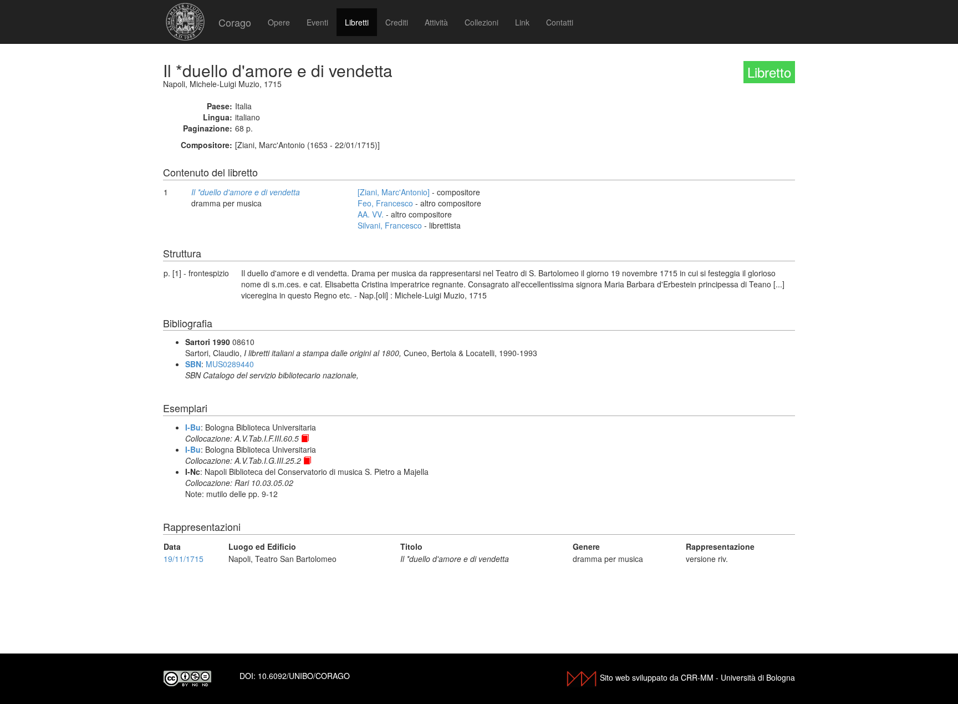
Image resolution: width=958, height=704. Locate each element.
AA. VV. (371, 214)
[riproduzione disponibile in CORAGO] (305, 438)
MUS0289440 (230, 363)
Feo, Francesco (385, 203)
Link (522, 22)
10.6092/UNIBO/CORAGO (304, 675)
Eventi (317, 22)
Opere (279, 22)
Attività (436, 22)
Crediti (396, 22)
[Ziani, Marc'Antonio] (394, 191)
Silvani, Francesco (390, 225)
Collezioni (481, 22)
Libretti (357, 22)
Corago (234, 22)
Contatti (559, 22)
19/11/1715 (183, 558)
